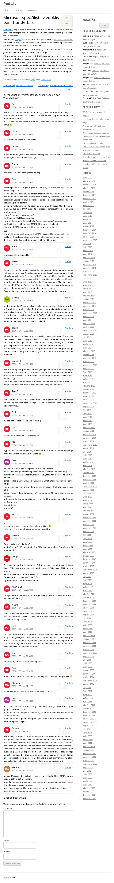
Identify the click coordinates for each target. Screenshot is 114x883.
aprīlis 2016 (88, 251)
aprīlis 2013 (88, 344)
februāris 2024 (89, 181)
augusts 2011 (88, 407)
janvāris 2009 (88, 514)
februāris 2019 (89, 188)
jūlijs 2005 (87, 660)
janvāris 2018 (88, 192)
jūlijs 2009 (87, 493)
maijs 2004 (87, 695)
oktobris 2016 (88, 237)
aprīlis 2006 (88, 629)
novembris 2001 (89, 799)
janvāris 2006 (88, 639)
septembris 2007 (90, 570)
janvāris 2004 (88, 708)
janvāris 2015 (88, 299)
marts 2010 (87, 466)
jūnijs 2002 (87, 774)
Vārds (6, 840)
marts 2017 (87, 223)
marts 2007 (87, 591)
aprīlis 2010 (88, 462)
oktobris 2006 (88, 608)
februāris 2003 (89, 747)
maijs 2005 (87, 667)
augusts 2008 (88, 532)
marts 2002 (87, 785)
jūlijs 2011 (87, 410)
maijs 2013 (87, 341)
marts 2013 (87, 348)
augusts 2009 (88, 490)
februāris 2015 (89, 296)
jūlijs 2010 (87, 452)
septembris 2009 (90, 487)
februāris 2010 (89, 469)
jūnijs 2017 (87, 213)
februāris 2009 (89, 511)
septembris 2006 (90, 611)
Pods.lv (9, 3)
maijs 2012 (87, 376)
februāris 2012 (89, 386)
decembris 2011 (89, 393)
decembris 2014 (89, 303)
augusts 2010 (88, 448)
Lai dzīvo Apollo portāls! (93, 143)
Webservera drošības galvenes (96, 133)
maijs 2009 (87, 500)
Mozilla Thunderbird (63, 39)
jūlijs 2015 (87, 278)
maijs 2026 (87, 178)
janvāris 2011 (88, 431)
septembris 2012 (90, 365)
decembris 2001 (89, 795)
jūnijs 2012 (87, 372)
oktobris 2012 (88, 362)
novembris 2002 (89, 757)
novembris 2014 (89, 306)
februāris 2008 (89, 552)
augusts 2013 (88, 334)
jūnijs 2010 (87, 455)
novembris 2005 (89, 646)
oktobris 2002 (88, 761)
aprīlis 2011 (87, 421)
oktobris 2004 (88, 677)
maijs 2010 (87, 459)
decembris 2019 (89, 185)
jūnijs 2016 (87, 247)
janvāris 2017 (88, 226)
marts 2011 (87, 424)
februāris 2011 (89, 428)
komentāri (67, 20)
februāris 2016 (89, 258)
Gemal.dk (7, 30)
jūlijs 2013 (87, 337)
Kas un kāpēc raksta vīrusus (18, 85)
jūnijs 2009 (87, 497)
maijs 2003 (87, 736)
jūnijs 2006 (87, 622)
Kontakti (32, 10)
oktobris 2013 (88, 327)
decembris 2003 (89, 712)
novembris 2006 (89, 604)
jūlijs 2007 (87, 577)
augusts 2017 (88, 206)
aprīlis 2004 (88, 698)
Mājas (6, 10)
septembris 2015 (90, 275)
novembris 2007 (89, 563)
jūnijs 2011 (87, 414)
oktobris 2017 (88, 202)
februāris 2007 (89, 594)
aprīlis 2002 (88, 781)
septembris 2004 (90, 681)
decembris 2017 (89, 195)
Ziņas (32, 80)
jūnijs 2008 (87, 539)
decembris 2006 (89, 601)
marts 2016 (87, 254)
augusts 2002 (88, 768)
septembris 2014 (90, 313)
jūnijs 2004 (87, 691)
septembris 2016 (90, 240)
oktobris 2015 (88, 272)
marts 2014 (87, 320)
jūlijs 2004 (87, 688)
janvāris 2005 (88, 670)
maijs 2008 (87, 542)
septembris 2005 (90, 653)
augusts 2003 (88, 726)
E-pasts (7, 852)
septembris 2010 (90, 445)
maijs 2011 (87, 417)
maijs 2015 (87, 285)
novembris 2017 (89, 199)
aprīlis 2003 (88, 740)
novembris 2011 (89, 396)
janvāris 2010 (88, 473)
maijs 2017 (87, 216)
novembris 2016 (89, 233)
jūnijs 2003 (87, 733)
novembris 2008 (89, 521)
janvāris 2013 (88, 355)
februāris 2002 (89, 788)
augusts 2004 (88, 684)
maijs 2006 (87, 625)
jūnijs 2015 (87, 282)
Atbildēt (68, 104)
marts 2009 (87, 507)
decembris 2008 (89, 518)
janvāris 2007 (88, 598)
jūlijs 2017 (87, 209)
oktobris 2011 (88, 400)
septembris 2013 (90, 330)
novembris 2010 (89, 438)
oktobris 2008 (88, 525)
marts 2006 (87, 632)
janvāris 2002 (88, 792)
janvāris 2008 (88, 556)
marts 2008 (87, 549)
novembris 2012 (89, 358)
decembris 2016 (89, 230)
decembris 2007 (89, 559)
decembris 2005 (89, 643)
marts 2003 (87, 743)
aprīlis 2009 (88, 504)
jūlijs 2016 (87, 244)
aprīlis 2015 (88, 289)
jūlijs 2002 (87, 771)
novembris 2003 (89, 715)
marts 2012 (87, 382)
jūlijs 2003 (87, 729)
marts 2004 (87, 702)
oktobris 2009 (88, 483)
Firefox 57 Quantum (91, 154)
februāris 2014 (89, 324)
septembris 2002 (90, 764)
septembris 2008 (90, 528)
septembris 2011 (90, 403)
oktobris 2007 (88, 566)
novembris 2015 (89, 268)
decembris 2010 (89, 435)
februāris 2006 (89, 636)
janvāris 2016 (88, 261)
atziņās (18, 39)
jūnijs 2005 (87, 663)
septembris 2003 (90, 722)
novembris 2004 (89, 674)
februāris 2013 (89, 351)
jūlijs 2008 (87, 535)
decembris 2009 (89, 476)
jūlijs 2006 (87, 618)
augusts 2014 (88, 317)
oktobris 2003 (88, 719)
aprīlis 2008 (88, 546)
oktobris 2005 (88, 650)
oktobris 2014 (88, 310)
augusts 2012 (88, 369)
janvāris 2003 (88, 750)
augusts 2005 (88, 657)
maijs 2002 (87, 778)
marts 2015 (87, 292)
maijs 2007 (87, 584)
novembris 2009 (89, 480)
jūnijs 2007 (87, 580)
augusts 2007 (88, 573)
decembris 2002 (89, 754)
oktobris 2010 (88, 441)
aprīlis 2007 (88, 587)
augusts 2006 (88, 615)
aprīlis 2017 (88, 219)
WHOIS (19, 10)
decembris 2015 (89, 265)
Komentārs (9, 808)
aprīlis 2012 (88, 379)
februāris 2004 (89, 705)
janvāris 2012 (88, 389)
